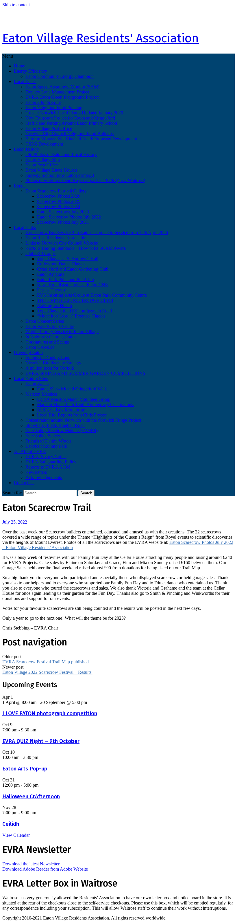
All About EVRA (30, 451)
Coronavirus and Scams (47, 342)
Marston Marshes (41, 394)
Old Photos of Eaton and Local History (61, 154)
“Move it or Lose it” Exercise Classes (71, 315)
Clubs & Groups (40, 253)
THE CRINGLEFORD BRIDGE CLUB (75, 300)
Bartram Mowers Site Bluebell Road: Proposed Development (81, 138)
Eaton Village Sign (42, 159)
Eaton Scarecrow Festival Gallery (56, 190)
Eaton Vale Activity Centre (49, 326)
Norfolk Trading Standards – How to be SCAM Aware (75, 248)
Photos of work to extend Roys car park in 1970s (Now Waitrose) (85, 180)
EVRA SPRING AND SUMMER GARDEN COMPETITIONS (85, 373)
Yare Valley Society (43, 435)
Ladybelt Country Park (46, 446)
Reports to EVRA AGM (47, 467)
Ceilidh (10, 824)
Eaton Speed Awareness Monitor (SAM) (62, 86)
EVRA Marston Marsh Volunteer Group (73, 399)
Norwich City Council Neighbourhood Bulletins (69, 133)
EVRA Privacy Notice (45, 456)
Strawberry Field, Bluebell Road (55, 425)
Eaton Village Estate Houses (51, 170)
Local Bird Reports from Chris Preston (72, 414)
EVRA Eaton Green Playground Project (62, 97)
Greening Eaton (28, 352)
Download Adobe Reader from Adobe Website (45, 869)
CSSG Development (44, 144)
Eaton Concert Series (44, 321)
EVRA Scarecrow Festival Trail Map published (45, 661)
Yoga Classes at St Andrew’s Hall (67, 258)
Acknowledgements (43, 477)
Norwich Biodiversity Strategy (53, 362)
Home (19, 65)
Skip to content (16, 4)
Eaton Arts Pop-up (24, 769)
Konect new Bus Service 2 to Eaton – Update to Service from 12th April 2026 (96, 232)
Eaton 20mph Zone (43, 102)
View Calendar (16, 835)
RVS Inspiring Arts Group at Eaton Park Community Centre (92, 295)
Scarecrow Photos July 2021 (63, 222)
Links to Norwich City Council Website (61, 243)
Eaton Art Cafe (50, 274)
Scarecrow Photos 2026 (58, 196)
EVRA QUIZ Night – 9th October (40, 741)
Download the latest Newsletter (31, 863)
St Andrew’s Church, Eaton (50, 336)
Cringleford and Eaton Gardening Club (72, 269)
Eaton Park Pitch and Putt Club (65, 279)
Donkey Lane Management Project (57, 91)
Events (20, 185)
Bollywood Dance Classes (61, 263)
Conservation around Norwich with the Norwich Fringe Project (83, 420)
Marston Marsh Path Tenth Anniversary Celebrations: (85, 404)
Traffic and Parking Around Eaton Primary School (71, 123)
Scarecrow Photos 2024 (58, 206)
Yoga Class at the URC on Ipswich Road (74, 310)
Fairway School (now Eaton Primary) (59, 175)
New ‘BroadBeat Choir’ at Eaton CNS (72, 284)
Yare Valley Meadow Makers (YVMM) (61, 430)
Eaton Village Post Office (48, 128)
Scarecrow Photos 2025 (58, 201)
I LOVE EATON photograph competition (49, 713)
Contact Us (24, 482)
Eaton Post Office (41, 164)
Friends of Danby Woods (48, 440)
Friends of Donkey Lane (47, 357)
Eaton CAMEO (39, 347)
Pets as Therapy (51, 289)
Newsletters (36, 472)
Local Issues (25, 81)
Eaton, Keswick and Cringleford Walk (72, 388)
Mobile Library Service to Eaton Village (62, 331)
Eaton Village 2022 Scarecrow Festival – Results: (47, 672)
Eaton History (26, 149)
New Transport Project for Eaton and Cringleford (70, 117)
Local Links (25, 227)
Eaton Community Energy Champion (59, 76)
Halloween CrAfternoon (31, 796)
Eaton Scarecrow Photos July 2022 (69, 216)
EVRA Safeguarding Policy (50, 461)
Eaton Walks (37, 383)
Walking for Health (54, 305)
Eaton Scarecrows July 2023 (63, 211)
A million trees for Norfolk (49, 368)
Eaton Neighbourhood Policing (53, 107)
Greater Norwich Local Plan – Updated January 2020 (74, 112)
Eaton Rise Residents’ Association (56, 237)
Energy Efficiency (30, 71)
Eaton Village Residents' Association (100, 38)
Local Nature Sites (31, 378)
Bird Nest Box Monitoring (61, 409)
